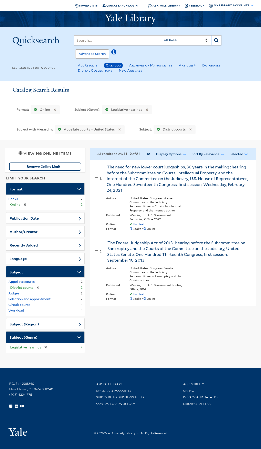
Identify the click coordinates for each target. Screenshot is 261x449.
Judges (13, 293)
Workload (16, 310)
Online (45, 110)
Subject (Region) (24, 323)
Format (16, 188)
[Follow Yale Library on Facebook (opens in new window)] (10, 406)
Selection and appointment (29, 299)
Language (18, 258)
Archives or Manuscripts (150, 65)
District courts (174, 129)
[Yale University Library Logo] (130, 18)
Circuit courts (19, 305)
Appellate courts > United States (89, 129)
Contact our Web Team (115, 403)
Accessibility (193, 384)
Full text (139, 224)
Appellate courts (21, 282)
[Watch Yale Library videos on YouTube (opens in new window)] (22, 406)
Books (13, 199)
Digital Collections (95, 70)
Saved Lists (88, 5)
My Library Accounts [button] (231, 5)
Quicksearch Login (122, 5)
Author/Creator (24, 231)
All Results (87, 65)
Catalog (113, 65)
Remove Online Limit (44, 166)
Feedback (196, 5)
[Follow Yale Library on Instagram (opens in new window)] (16, 406)
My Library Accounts (113, 390)
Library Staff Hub (197, 403)
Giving (188, 390)
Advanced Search (92, 54)
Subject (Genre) (24, 337)
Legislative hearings (127, 110)
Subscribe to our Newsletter (120, 397)
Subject (16, 271)
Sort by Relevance (205, 154)
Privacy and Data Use (200, 397)
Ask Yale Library (166, 5)
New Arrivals (130, 70)
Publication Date (24, 218)
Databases (211, 65)
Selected (236, 154)
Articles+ (187, 65)
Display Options (168, 154)
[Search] (216, 40)
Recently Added (24, 244)
